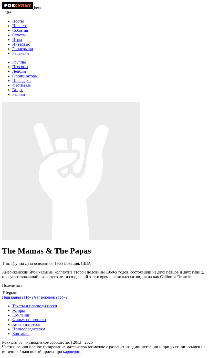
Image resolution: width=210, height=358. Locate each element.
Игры (17, 39)
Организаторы (25, 76)
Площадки (21, 80)
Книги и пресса (26, 324)
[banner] (18, 8)
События (20, 30)
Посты (18, 21)
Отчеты (19, 35)
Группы (19, 62)
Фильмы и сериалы (29, 320)
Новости (19, 26)
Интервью (21, 44)
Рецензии (20, 53)
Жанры (18, 310)
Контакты (20, 333)
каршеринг (72, 351)
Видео (17, 90)
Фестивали (22, 85)
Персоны (20, 67)
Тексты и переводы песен (34, 306)
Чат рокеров (50, 297)
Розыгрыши (22, 49)
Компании (21, 315)
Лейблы (19, 71)
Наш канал (17, 297)
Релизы (18, 94)
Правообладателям (28, 329)
